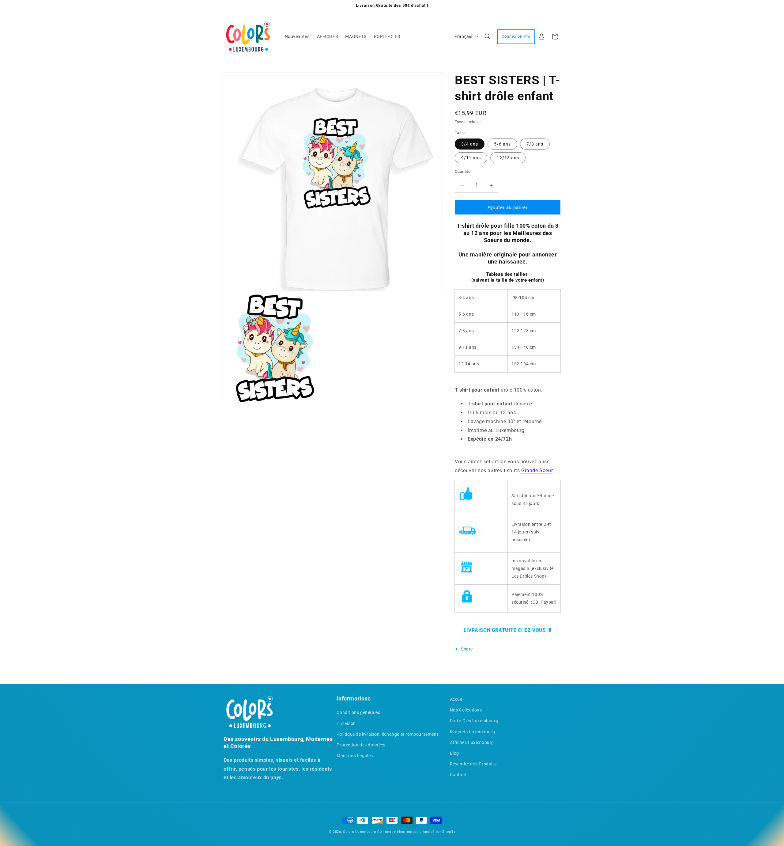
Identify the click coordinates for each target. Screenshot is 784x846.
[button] (487, 36)
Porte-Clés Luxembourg (474, 720)
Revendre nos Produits (473, 763)
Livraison (346, 723)
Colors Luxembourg (359, 832)
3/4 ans (469, 144)
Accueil (457, 699)
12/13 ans (508, 157)
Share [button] (467, 649)
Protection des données (361, 744)
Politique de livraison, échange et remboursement (387, 734)
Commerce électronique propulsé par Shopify (416, 832)
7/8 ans (534, 144)
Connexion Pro (516, 36)
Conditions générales (358, 712)
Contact (458, 774)
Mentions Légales (355, 755)
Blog (454, 753)
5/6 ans (502, 144)
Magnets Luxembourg (472, 731)
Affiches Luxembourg (472, 742)
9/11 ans (471, 157)
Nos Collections (466, 710)
